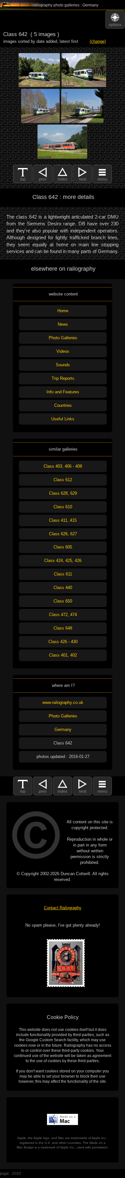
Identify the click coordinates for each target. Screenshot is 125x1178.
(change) (98, 41)
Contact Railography (62, 907)
